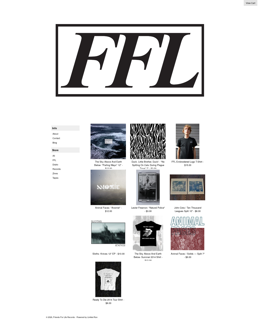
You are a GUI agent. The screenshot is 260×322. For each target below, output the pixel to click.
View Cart (250, 2)
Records (57, 168)
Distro (55, 164)
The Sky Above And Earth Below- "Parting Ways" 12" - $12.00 (108, 165)
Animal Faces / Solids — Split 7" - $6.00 (188, 255)
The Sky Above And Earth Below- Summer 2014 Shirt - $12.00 (148, 257)
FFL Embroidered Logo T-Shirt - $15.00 (188, 163)
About (55, 133)
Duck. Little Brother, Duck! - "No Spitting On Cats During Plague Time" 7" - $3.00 (148, 165)
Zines (55, 173)
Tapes (55, 177)
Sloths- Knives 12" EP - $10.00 (109, 253)
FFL (54, 160)
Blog (55, 142)
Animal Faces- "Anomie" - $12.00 (108, 209)
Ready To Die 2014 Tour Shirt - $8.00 (108, 301)
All (54, 155)
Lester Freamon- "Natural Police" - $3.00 (148, 209)
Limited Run (92, 317)
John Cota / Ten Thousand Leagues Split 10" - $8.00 (187, 209)
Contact (56, 138)
